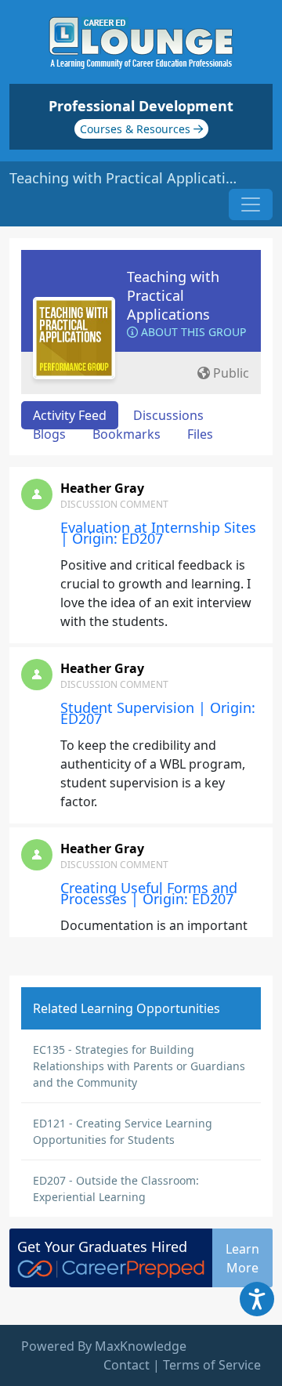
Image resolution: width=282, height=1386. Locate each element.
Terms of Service (212, 1364)
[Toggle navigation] (251, 204)
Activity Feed (70, 415)
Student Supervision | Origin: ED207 (157, 713)
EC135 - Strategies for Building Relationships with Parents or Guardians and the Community (139, 1066)
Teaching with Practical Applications (173, 295)
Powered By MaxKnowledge (103, 1346)
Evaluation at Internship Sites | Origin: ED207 (158, 533)
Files (200, 434)
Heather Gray (102, 488)
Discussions (168, 415)
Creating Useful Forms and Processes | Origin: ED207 (148, 893)
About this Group (192, 331)
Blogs (49, 434)
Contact (126, 1364)
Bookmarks (126, 434)
